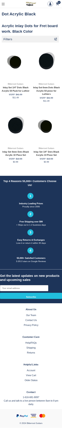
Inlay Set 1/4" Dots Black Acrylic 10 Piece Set (46, 153)
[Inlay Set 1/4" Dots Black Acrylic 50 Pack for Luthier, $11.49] (15, 62)
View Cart (31, 375)
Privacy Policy (31, 325)
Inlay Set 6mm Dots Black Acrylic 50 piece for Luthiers (46, 90)
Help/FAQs (31, 343)
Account (31, 370)
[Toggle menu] (5, 4)
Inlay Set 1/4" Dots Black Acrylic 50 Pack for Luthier (15, 89)
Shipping (31, 348)
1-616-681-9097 (31, 397)
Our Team (31, 315)
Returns (31, 352)
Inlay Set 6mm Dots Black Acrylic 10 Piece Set (15, 153)
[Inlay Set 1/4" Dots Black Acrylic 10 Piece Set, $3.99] (46, 127)
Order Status (31, 380)
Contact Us (31, 320)
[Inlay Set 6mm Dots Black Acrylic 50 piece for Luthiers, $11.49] (46, 62)
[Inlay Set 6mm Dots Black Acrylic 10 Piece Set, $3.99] (15, 127)
